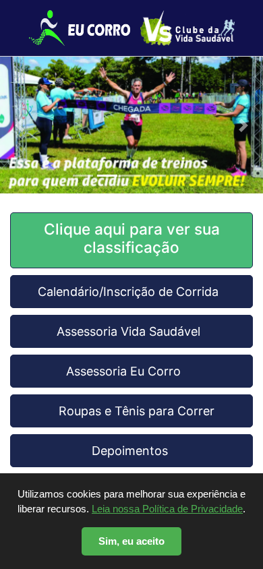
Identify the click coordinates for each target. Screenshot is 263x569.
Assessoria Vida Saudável (132, 331)
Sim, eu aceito (131, 541)
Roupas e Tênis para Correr (131, 411)
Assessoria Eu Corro (131, 371)
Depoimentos (131, 451)
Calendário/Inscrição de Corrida (131, 291)
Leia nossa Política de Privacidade (167, 508)
